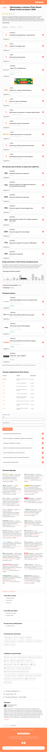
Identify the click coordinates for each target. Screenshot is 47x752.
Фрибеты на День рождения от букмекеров (30, 675)
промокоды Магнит (36, 557)
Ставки (7, 657)
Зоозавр (22, 637)
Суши (7, 660)
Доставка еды (23, 657)
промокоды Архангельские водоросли (12, 536)
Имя (3, 417)
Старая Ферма (7, 637)
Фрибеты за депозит (11, 675)
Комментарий (5, 422)
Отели (17, 664)
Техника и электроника (36, 657)
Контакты (14, 729)
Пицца (30, 660)
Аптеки (15, 657)
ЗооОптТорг (28, 637)
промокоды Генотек (15, 492)
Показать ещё (5, 22)
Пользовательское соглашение (25, 729)
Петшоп (15, 637)
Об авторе (6, 719)
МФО (33, 664)
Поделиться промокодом (8, 591)
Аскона (13, 644)
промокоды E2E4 (36, 535)
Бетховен (6, 644)
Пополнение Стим (10, 668)
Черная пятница (31, 678)
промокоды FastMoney (29, 513)
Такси (13, 660)
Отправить (7, 429)
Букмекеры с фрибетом (24, 668)
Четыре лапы (38, 641)
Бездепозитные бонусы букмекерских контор (17, 671)
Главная (6, 725)
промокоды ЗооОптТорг (8, 480)
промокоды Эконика (15, 525)
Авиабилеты (22, 660)
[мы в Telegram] (25, 743)
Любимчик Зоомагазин (10, 641)
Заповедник (21, 641)
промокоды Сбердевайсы (30, 581)
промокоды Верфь (15, 515)
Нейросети (8, 682)
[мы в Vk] (22, 743)
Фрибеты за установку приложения (14, 678)
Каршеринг (26, 664)
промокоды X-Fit (28, 525)
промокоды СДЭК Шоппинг (9, 559)
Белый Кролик (29, 641)
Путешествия (9, 664)
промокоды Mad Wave (16, 546)
